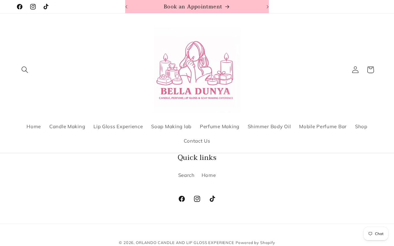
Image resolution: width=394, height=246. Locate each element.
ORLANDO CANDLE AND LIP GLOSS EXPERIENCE (185, 242)
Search (186, 175)
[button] (25, 69)
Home (209, 175)
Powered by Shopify (255, 242)
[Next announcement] (267, 6)
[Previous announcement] (126, 6)
